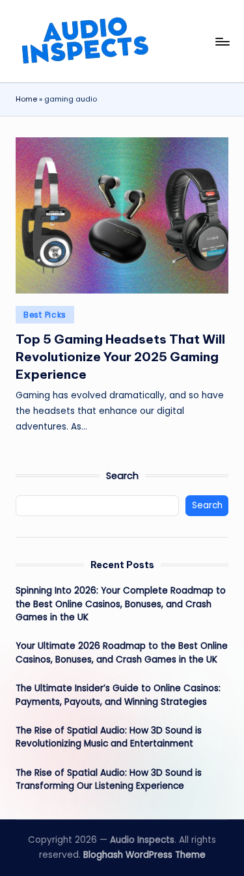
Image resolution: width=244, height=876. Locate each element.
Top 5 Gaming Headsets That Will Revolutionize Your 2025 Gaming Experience (120, 356)
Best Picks (44, 314)
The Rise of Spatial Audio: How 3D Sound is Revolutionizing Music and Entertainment (109, 737)
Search (122, 475)
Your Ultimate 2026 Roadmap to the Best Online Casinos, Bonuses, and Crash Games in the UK (122, 652)
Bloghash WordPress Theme (144, 855)
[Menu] (221, 41)
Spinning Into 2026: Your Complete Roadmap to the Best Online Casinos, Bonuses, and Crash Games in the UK (121, 603)
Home (26, 99)
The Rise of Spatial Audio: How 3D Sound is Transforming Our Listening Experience (109, 779)
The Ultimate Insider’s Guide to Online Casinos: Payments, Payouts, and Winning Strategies (118, 694)
